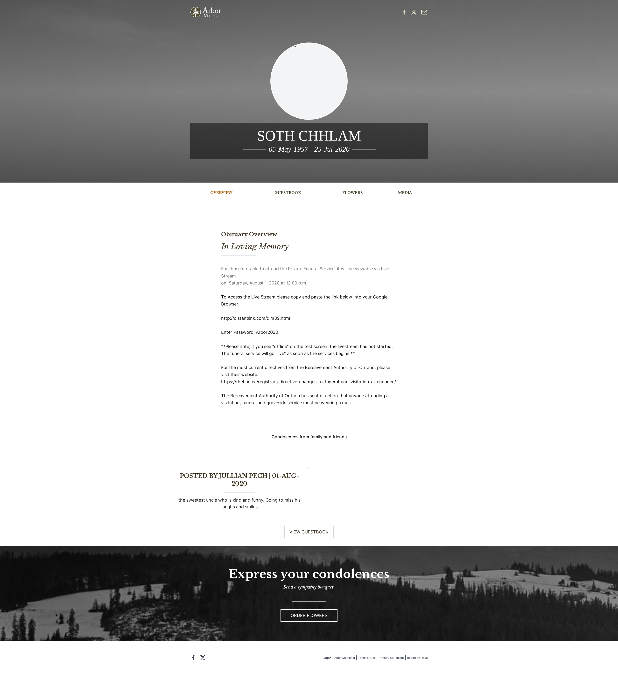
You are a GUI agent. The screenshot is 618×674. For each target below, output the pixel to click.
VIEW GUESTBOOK (309, 531)
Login (327, 658)
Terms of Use (367, 658)
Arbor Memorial (344, 658)
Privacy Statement (391, 658)
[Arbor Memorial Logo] (205, 12)
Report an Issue (417, 658)
